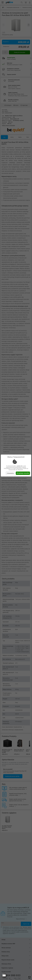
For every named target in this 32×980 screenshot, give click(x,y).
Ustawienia (10, 473)
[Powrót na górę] (29, 977)
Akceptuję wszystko (23, 473)
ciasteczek (19, 466)
